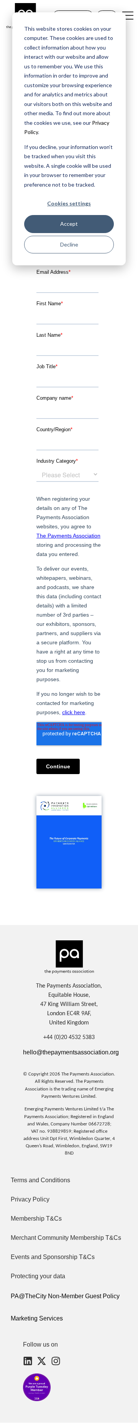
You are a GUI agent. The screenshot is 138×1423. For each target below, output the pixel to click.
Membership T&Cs (36, 1218)
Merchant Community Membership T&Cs (66, 1237)
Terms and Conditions (40, 1180)
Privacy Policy (30, 1199)
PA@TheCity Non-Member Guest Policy (65, 1296)
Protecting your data (38, 1276)
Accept (69, 223)
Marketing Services (37, 1318)
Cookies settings (69, 203)
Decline (69, 244)
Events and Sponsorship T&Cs (53, 1257)
